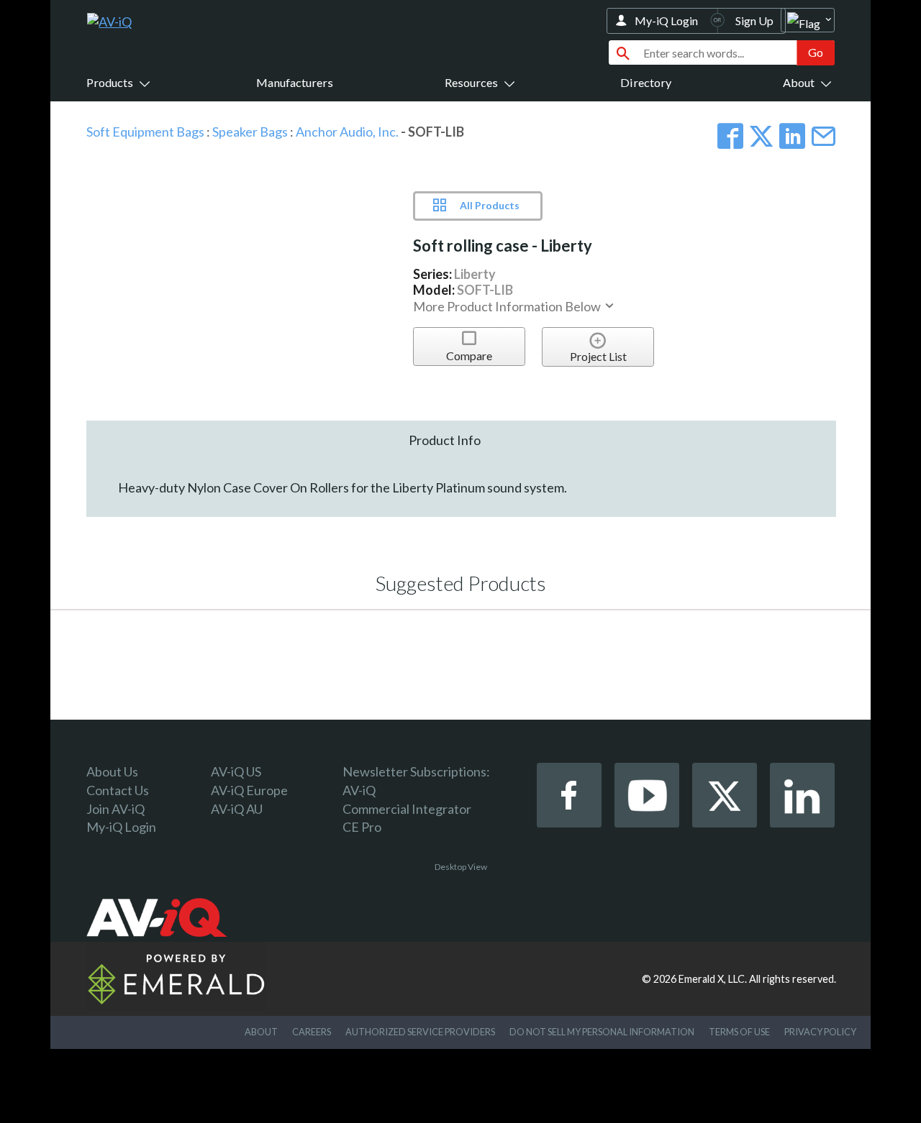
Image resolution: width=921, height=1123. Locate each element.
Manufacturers (294, 82)
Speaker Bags (250, 131)
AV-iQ (359, 790)
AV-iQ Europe (249, 790)
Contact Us (117, 790)
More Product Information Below (508, 306)
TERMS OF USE (739, 1031)
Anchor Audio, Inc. (347, 131)
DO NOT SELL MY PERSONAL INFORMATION (601, 1031)
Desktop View (461, 866)
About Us (112, 771)
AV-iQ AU (237, 809)
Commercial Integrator (406, 809)
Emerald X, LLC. (713, 979)
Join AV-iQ (115, 809)
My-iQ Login (666, 20)
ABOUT (261, 1031)
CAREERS (311, 1031)
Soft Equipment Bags (145, 131)
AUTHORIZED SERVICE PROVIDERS (420, 1031)
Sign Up (754, 20)
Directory (645, 82)
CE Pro (361, 827)
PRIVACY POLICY (820, 1031)
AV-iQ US (236, 771)
